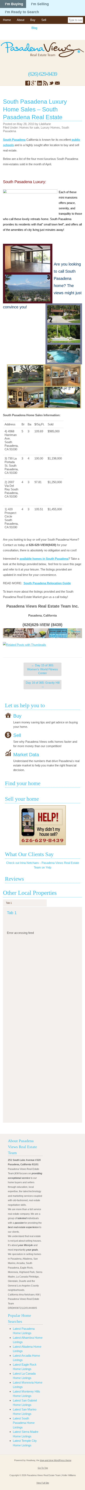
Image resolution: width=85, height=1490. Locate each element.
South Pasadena (14, 139)
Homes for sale (29, 127)
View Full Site (42, 1483)
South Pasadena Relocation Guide (47, 583)
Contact (8, 35)
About (20, 20)
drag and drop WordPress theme (55, 1460)
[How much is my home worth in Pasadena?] (42, 825)
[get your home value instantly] (42, 633)
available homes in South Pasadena (44, 558)
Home (7, 20)
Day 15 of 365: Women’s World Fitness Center (42, 669)
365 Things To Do (14, 28)
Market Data (26, 754)
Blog (34, 28)
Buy (32, 20)
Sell (43, 20)
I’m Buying (14, 4)
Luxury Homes (50, 127)
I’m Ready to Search (22, 12)
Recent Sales (51, 28)
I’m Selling (40, 4)
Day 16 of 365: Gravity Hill (43, 684)
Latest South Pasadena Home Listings (24, 1423)
